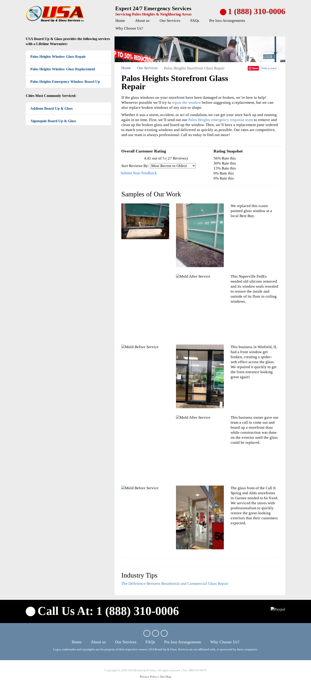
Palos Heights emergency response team (220, 120)
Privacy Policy (149, 676)
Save (255, 68)
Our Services (170, 20)
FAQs (194, 20)
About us (142, 20)
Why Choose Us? (129, 28)
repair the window (186, 102)
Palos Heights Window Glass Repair (58, 56)
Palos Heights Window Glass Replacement (62, 69)
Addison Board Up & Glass (51, 108)
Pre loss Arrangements (227, 20)
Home (120, 20)
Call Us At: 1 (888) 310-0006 (108, 610)
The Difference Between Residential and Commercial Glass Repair (174, 583)
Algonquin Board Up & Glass (53, 121)
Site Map (165, 676)
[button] (152, 21)
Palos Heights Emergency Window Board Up (65, 82)
